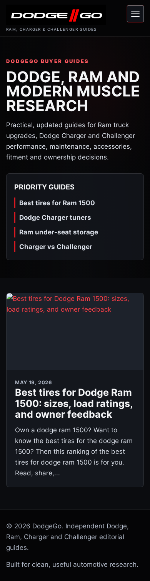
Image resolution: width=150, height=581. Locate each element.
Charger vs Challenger (55, 247)
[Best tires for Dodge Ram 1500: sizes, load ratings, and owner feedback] (75, 331)
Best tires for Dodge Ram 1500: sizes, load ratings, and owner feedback (74, 403)
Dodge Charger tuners (55, 217)
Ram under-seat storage (58, 232)
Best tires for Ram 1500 (57, 203)
